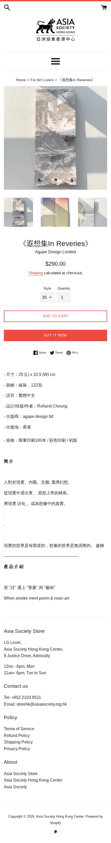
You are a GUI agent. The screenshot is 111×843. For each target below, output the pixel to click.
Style (47, 288)
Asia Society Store (21, 773)
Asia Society (15, 787)
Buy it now (55, 335)
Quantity (64, 288)
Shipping (35, 273)
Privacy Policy (17, 749)
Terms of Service (19, 729)
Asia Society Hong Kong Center (33, 780)
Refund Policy (17, 735)
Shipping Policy (18, 742)
